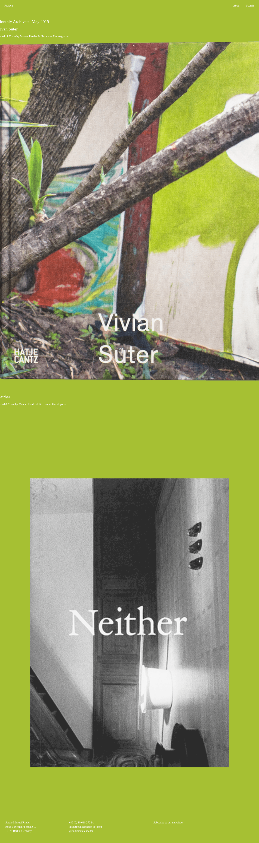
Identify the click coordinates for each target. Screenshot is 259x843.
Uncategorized (61, 36)
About (236, 5)
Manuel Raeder (28, 36)
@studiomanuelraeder (81, 830)
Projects (8, 5)
